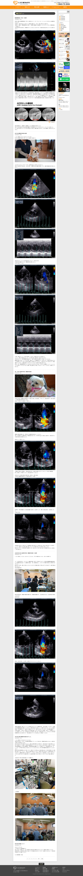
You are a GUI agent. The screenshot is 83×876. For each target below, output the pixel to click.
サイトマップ (64, 871)
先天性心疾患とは (46, 870)
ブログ (63, 868)
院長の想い (37, 870)
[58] (42, 858)
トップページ (37, 867)
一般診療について (55, 867)
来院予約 (63, 867)
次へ (39, 858)
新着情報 (44, 867)
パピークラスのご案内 (55, 871)
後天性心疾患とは (46, 871)
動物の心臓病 (45, 868)
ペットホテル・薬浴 (55, 870)
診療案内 (53, 868)
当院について (37, 868)
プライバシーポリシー (66, 870)
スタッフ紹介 (37, 871)
